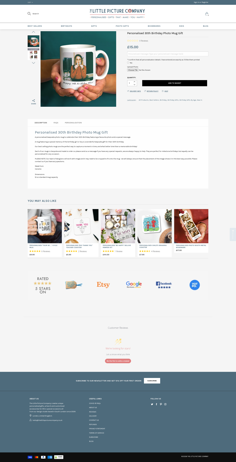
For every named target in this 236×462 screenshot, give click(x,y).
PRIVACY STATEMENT (97, 429)
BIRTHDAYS (66, 26)
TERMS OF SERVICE (96, 433)
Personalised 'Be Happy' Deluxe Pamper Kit (117, 246)
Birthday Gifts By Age (187, 100)
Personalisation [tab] (73, 122)
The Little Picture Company (197, 456)
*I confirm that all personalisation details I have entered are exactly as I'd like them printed (163, 60)
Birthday (163, 100)
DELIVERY (93, 416)
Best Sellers (154, 100)
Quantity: (131, 78)
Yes (131, 63)
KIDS (181, 26)
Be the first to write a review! (118, 361)
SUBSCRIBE (152, 381)
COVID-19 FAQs (95, 403)
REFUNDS (93, 424)
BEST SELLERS (35, 26)
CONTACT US (94, 420)
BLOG (205, 26)
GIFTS (94, 26)
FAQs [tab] (56, 122)
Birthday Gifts (173, 100)
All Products (144, 100)
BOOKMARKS (154, 26)
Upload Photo (132, 67)
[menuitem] (35, 26)
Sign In (196, 2)
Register (205, 2)
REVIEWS (92, 412)
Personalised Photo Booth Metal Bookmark (191, 246)
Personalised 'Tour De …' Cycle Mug (43, 246)
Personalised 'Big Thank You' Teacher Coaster (79, 246)
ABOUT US (93, 407)
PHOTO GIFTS (122, 26)
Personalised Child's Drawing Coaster (153, 246)
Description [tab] (41, 122)
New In (199, 100)
